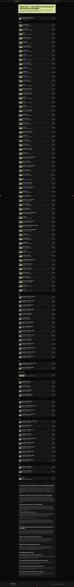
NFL (42, 1)
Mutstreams (17, 1)
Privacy (57, 584)
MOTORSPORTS (54, 1)
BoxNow (62, 584)
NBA (58, 1)
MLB (48, 1)
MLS (50, 1)
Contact (54, 584)
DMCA (60, 584)
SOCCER (45, 1)
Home (51, 584)
